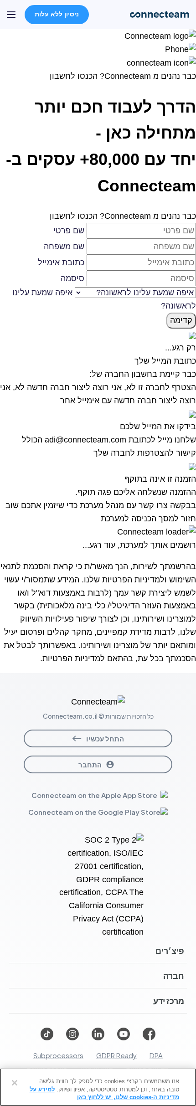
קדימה (181, 320)
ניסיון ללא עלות (57, 14)
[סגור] (15, 1083)
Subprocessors (58, 1055)
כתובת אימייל (61, 262)
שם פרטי (68, 230)
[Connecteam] (160, 35)
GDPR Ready (116, 1055)
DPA (156, 1055)
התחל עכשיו (105, 738)
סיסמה (72, 278)
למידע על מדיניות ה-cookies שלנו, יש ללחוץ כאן (104, 1093)
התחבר (90, 764)
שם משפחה (64, 246)
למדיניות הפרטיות (133, 579)
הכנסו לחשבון (74, 76)
